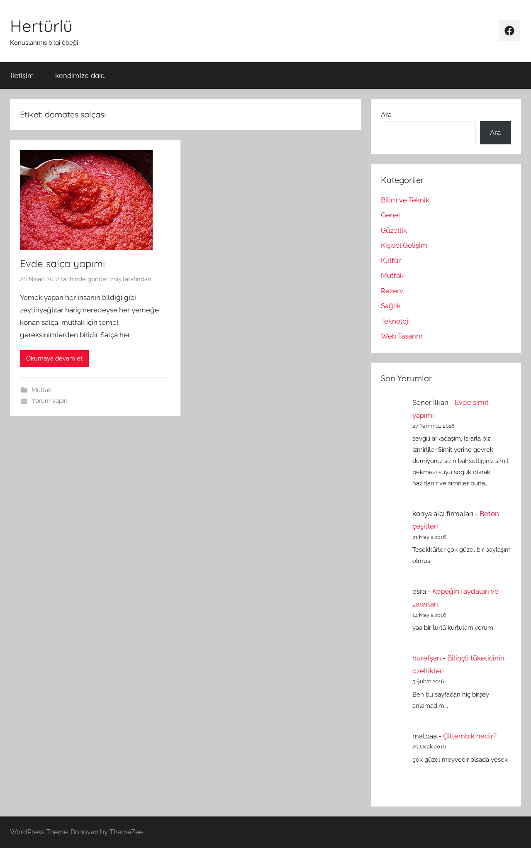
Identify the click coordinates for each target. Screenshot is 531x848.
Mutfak (41, 390)
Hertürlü (41, 25)
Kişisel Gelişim (404, 245)
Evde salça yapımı (62, 263)
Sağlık (391, 306)
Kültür (391, 260)
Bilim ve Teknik (405, 200)
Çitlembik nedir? (470, 736)
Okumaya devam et (54, 358)
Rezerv (392, 291)
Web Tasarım (402, 336)
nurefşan (426, 658)
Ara (386, 114)
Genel (390, 215)
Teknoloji (395, 321)
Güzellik (394, 230)
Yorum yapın (50, 401)
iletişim (22, 75)
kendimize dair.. (80, 75)
